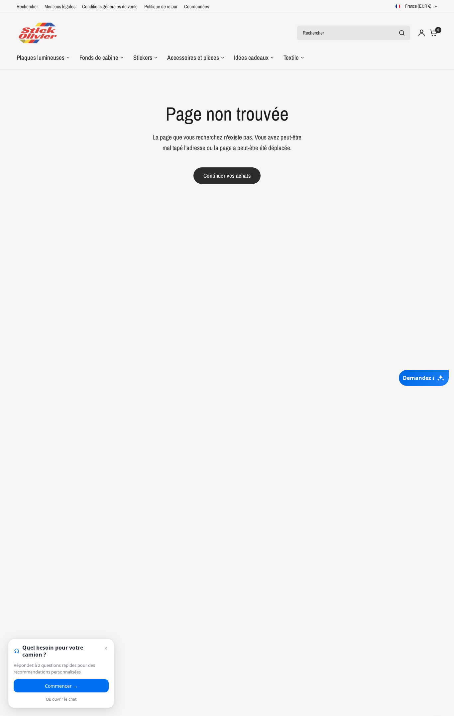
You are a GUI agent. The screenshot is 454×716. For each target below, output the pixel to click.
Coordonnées (196, 6)
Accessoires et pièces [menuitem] (193, 57)
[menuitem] (29, 7)
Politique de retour (160, 6)
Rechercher (27, 6)
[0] (431, 32)
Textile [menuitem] (291, 57)
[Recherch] (402, 33)
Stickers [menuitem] (142, 57)
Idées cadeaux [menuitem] (251, 57)
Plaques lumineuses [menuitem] (40, 57)
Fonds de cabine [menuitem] (98, 57)
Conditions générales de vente (110, 6)
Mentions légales (60, 6)
